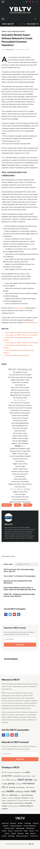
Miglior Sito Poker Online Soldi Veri (20, 484)
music (27, 791)
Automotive (5, 823)
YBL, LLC (31, 844)
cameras (33, 776)
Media (4, 31)
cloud (3, 780)
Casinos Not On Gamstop (20, 382)
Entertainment (30, 828)
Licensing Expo (20, 787)
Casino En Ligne (20, 466)
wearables (28, 803)
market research (29, 787)
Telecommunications (16, 31)
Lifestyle (13, 833)
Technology (27, 823)
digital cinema (13, 780)
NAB (33, 791)
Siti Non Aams (20, 461)
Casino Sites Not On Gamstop (20, 410)
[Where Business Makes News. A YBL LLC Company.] (20, 10)
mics (3, 792)
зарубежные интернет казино (20, 448)
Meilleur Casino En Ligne (20, 438)
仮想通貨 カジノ (20, 446)
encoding (4, 783)
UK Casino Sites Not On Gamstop (20, 375)
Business (20, 823)
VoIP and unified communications (13, 803)
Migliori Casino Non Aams (20, 443)
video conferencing (24, 800)
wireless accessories (13, 806)
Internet (31, 831)
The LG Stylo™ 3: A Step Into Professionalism (19, 576)
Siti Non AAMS (20, 476)
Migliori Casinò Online (20, 492)
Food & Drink (18, 831)
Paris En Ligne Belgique (20, 441)
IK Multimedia (18, 783)
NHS (7, 795)
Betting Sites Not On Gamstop (20, 395)
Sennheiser (17, 798)
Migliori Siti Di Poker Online (20, 380)
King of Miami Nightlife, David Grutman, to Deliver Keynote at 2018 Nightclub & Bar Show (20, 588)
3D (3, 772)
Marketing (20, 833)
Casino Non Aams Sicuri (20, 474)
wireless (4, 806)
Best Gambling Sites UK (20, 425)
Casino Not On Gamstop (20, 418)
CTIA (7, 780)
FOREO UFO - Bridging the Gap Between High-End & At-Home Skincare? (19, 595)
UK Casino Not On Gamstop (20, 403)
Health (26, 831)
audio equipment (17, 776)
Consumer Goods (9, 828)
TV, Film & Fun (34, 836)
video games (33, 800)
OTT (19, 795)
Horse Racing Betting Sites (20, 423)
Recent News (8, 564)
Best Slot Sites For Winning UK (20, 413)
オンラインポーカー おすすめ (20, 489)
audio (23, 772)
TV (17, 800)
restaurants (10, 798)
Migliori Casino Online (20, 464)
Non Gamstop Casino (20, 420)
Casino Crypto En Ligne (20, 436)
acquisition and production (14, 772)
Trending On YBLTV (23, 564)
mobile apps (19, 791)
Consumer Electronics (29, 826)
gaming (11, 783)
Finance (10, 831)
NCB (3, 795)
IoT (7, 787)
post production (27, 795)
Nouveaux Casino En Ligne (20, 471)
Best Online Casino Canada (20, 387)
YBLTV (20, 818)
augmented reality (27, 776)
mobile (10, 791)
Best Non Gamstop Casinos (20, 390)
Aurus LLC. (10, 49)
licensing (12, 787)
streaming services (11, 800)
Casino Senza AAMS (20, 479)
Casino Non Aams (20, 431)
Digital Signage (20, 828)
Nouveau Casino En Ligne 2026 (20, 451)
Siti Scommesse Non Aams (20, 497)
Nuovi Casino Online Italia (20, 481)
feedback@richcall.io (30, 322)
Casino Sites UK (20, 385)
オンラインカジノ (20, 400)
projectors (4, 798)
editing (35, 780)
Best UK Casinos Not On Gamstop (20, 405)
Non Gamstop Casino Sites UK (20, 392)
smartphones (25, 798)
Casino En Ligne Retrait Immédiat (20, 456)
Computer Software (16, 826)
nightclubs (13, 795)
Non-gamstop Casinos (20, 372)
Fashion (4, 831)
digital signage (25, 779)
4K (5, 772)
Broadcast (13, 823)
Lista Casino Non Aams (20, 428)
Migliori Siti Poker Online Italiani (20, 502)
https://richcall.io (19, 308)
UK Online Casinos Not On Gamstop (20, 377)
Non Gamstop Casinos (20, 397)
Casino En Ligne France (20, 459)
